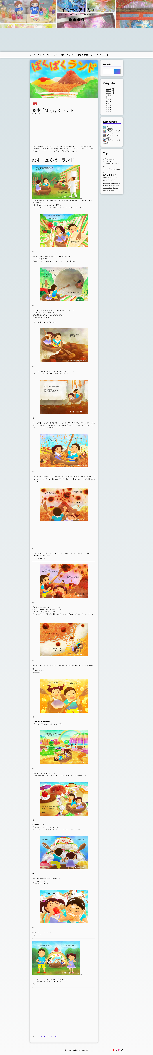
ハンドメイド (109, 180)
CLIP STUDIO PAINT (111, 159)
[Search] (117, 71)
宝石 (110, 185)
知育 (107, 107)
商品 (107, 95)
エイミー (111, 161)
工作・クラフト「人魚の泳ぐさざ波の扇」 (113, 127)
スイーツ (45, 1036)
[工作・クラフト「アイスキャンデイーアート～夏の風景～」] (104, 140)
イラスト (108, 89)
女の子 (105, 185)
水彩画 (117, 185)
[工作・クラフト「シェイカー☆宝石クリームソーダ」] (104, 131)
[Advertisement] (76, 40)
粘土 (117, 188)
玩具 (111, 188)
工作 (107, 97)
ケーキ (40, 1036)
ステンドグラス (109, 175)
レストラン (51, 1036)
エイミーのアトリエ (76, 9)
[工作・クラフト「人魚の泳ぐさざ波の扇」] (104, 128)
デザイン (108, 91)
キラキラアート (116, 169)
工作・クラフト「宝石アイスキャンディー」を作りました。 (113, 136)
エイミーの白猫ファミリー (111, 165)
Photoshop (105, 161)
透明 (112, 190)
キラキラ (108, 169)
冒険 (56, 1036)
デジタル (105, 177)
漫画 (107, 105)
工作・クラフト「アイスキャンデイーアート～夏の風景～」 (113, 141)
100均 (104, 159)
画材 (114, 188)
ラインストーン (106, 183)
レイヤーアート (114, 183)
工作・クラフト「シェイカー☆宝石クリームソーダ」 (113, 131)
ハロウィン (115, 177)
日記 (107, 101)
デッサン (108, 93)
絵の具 (104, 190)
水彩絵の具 (105, 188)
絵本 (35, 104)
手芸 (107, 99)
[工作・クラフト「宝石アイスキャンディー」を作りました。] (104, 135)
